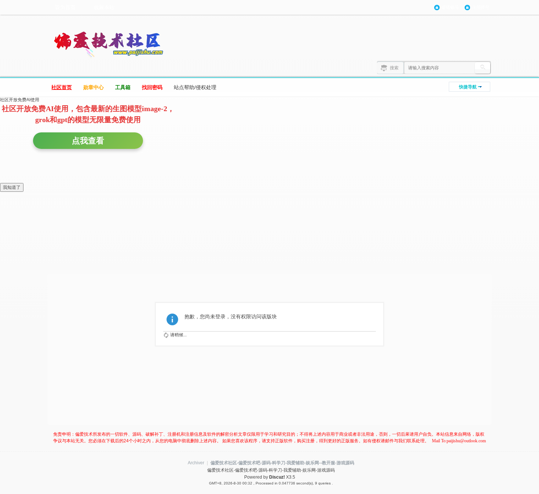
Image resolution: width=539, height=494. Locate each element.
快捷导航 (468, 86)
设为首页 (65, 7)
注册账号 (480, 7)
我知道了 (12, 187)
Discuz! (277, 477)
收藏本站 (104, 7)
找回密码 (152, 87)
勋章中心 (93, 87)
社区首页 (61, 87)
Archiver (196, 462)
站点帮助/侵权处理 (195, 87)
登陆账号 (450, 7)
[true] (482, 68)
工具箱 (123, 87)
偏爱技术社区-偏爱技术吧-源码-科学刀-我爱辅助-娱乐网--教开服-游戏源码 (282, 462)
